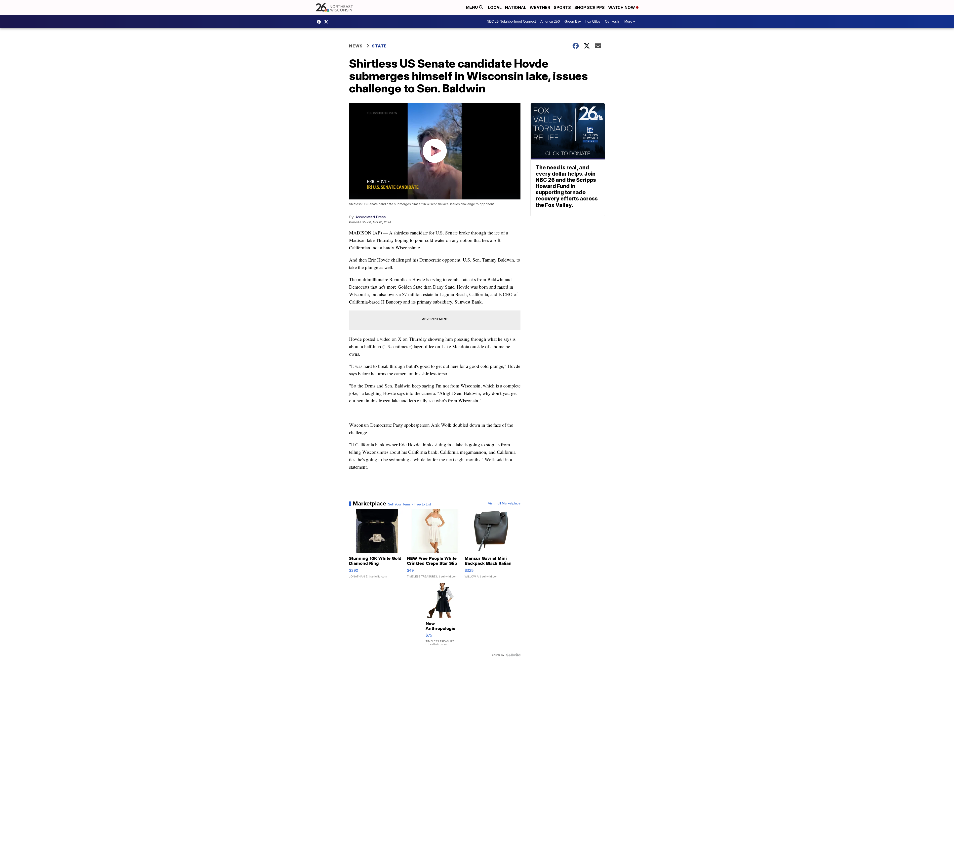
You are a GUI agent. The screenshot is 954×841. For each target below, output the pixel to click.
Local (495, 7)
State (379, 45)
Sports (562, 7)
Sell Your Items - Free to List (409, 504)
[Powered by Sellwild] (513, 655)
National (515, 7)
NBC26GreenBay (320, 22)
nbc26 (327, 22)
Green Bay (572, 21)
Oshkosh (612, 21)
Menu (472, 7)
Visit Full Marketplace (504, 503)
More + (629, 21)
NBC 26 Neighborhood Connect (511, 21)
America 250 (550, 21)
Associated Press (371, 217)
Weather (540, 7)
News (356, 45)
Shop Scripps (589, 7)
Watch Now (622, 7)
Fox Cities (592, 21)
